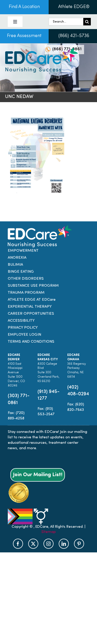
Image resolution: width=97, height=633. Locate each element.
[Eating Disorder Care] (41, 50)
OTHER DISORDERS (26, 279)
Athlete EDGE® (73, 7)
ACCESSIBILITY (21, 321)
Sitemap (48, 532)
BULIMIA (15, 265)
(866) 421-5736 (73, 36)
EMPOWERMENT (23, 251)
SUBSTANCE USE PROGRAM (33, 286)
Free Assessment (24, 36)
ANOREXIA (17, 258)
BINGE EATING (21, 272)
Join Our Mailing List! (37, 474)
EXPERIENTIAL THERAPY (30, 307)
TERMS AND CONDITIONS (31, 342)
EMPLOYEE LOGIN (24, 335)
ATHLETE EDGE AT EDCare (32, 300)
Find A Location (24, 7)
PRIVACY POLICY (23, 328)
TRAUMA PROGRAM (26, 293)
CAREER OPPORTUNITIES (31, 314)
